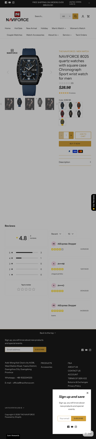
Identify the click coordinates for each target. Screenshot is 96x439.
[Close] (87, 393)
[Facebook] (68, 426)
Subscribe (78, 418)
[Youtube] (72, 426)
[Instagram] (76, 426)
